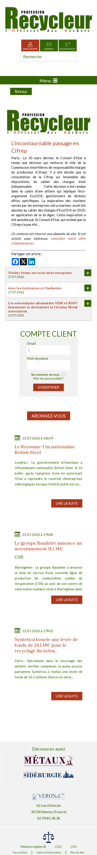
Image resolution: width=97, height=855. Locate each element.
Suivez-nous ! (68, 49)
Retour (21, 91)
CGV (73, 846)
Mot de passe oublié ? (48, 378)
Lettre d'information (49, 852)
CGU (58, 846)
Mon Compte (30, 49)
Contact (49, 49)
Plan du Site (77, 852)
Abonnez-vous (49, 415)
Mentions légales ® (33, 846)
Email (31, 343)
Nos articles (20, 852)
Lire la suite (67, 503)
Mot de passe (37, 358)
